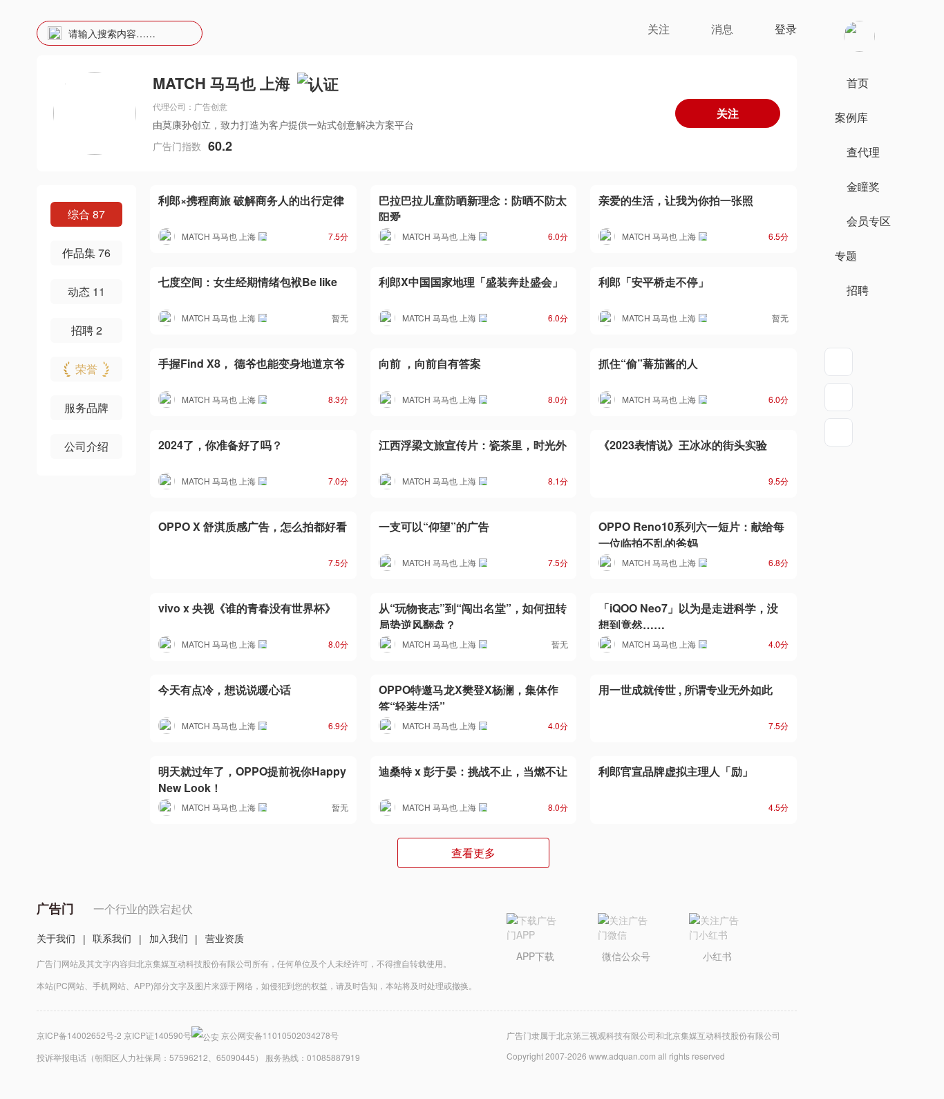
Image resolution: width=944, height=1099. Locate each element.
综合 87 (86, 214)
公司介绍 (86, 446)
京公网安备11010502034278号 (280, 1035)
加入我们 (168, 938)
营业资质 (224, 938)
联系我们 (112, 938)
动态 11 (86, 291)
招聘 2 (86, 330)
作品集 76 (86, 253)
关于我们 (56, 938)
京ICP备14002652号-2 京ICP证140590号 (114, 1035)
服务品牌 (86, 407)
